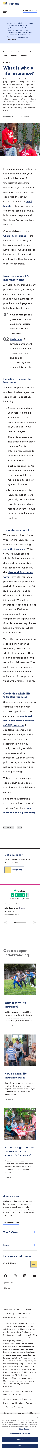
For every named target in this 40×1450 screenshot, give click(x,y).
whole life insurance (14, 236)
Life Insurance (23, 52)
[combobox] (16, 1264)
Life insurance (8, 828)
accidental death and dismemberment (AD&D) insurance (18, 721)
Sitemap (7, 1288)
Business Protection (14, 1407)
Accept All (20, 1446)
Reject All (20, 1439)
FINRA (27, 1335)
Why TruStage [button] (19, 1232)
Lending (20, 1403)
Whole (19, 828)
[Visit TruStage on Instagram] (15, 1276)
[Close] (37, 1417)
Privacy (28, 1310)
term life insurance (14, 549)
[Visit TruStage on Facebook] (5, 1276)
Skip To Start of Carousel (13, 928)
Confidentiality (23, 1314)
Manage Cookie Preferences (20, 1433)
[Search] (33, 1264)
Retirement (31, 1403)
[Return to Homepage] (11, 3)
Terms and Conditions (12, 1310)
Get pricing (17, 870)
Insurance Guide (9, 52)
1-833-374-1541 (30, 11)
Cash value (16, 339)
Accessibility (8, 1314)
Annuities (28, 1399)
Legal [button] (19, 1245)
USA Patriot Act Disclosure (15, 1318)
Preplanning (8, 1403)
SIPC (32, 1335)
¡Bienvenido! (8, 1283)
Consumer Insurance (12, 1399)
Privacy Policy (24, 1429)
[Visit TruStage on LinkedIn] (25, 1276)
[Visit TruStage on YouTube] (34, 1276)
